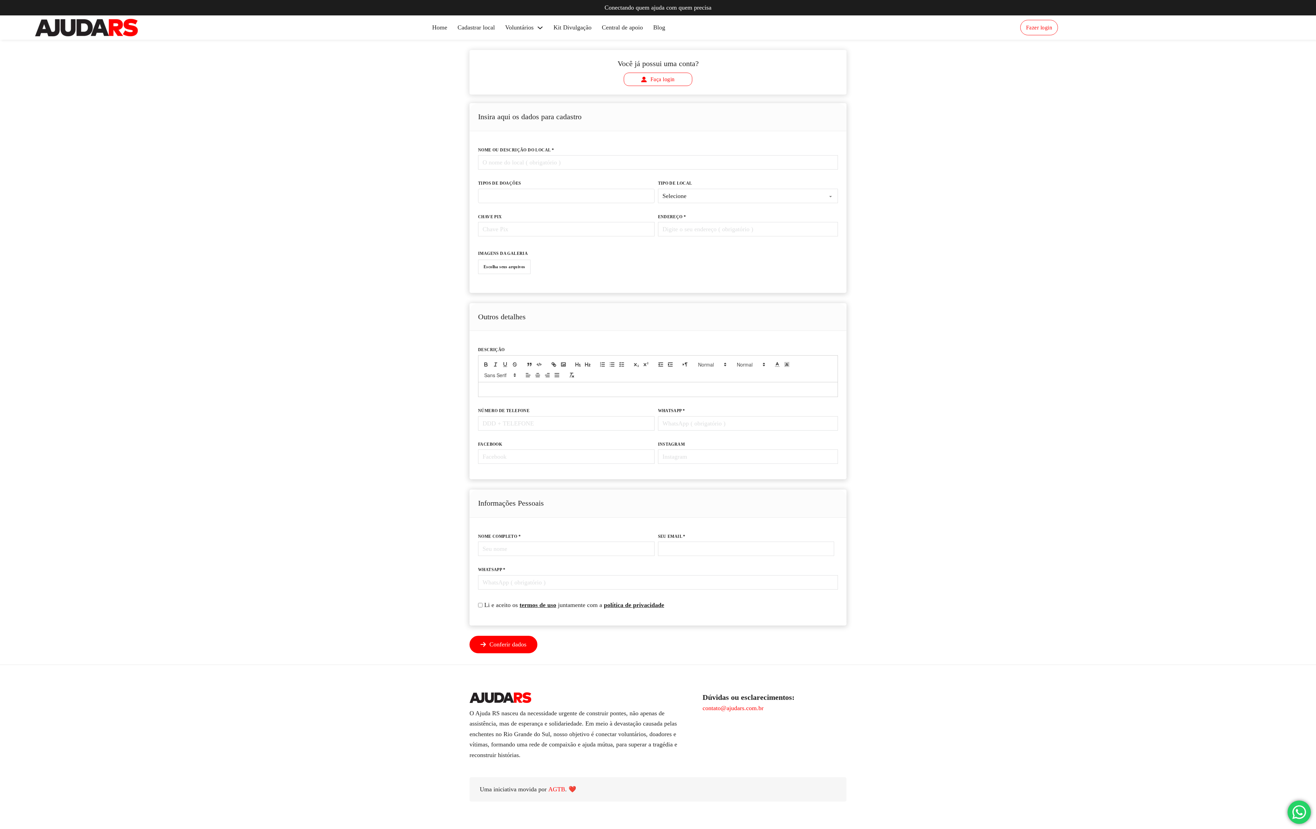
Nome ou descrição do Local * (516, 150)
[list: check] (621, 364)
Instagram (671, 444)
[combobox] (566, 196)
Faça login (662, 79)
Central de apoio (622, 27)
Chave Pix (490, 216)
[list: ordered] (602, 364)
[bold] (486, 364)
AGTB (556, 789)
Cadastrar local (476, 27)
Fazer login (1039, 27)
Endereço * (672, 216)
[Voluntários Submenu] (540, 28)
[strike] (515, 364)
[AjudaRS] (86, 27)
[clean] (571, 375)
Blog (659, 27)
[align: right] (547, 375)
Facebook (490, 444)
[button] (712, 364)
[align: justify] (557, 375)
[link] (554, 364)
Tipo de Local (675, 183)
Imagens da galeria (503, 253)
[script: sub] (636, 364)
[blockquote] (529, 364)
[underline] (505, 364)
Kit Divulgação (572, 27)
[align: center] (538, 375)
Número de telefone (503, 410)
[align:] (528, 375)
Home (439, 27)
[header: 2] (588, 364)
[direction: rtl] (685, 364)
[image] (563, 364)
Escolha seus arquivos (504, 266)
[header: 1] (578, 364)
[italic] (495, 364)
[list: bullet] (612, 364)
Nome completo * (499, 536)
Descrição (491, 349)
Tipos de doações (499, 183)
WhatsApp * (671, 410)
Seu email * (671, 536)
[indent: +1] (670, 364)
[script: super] (646, 364)
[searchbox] (482, 206)
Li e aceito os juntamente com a (574, 605)
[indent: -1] (661, 364)
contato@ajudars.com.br (733, 708)
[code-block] (539, 364)
